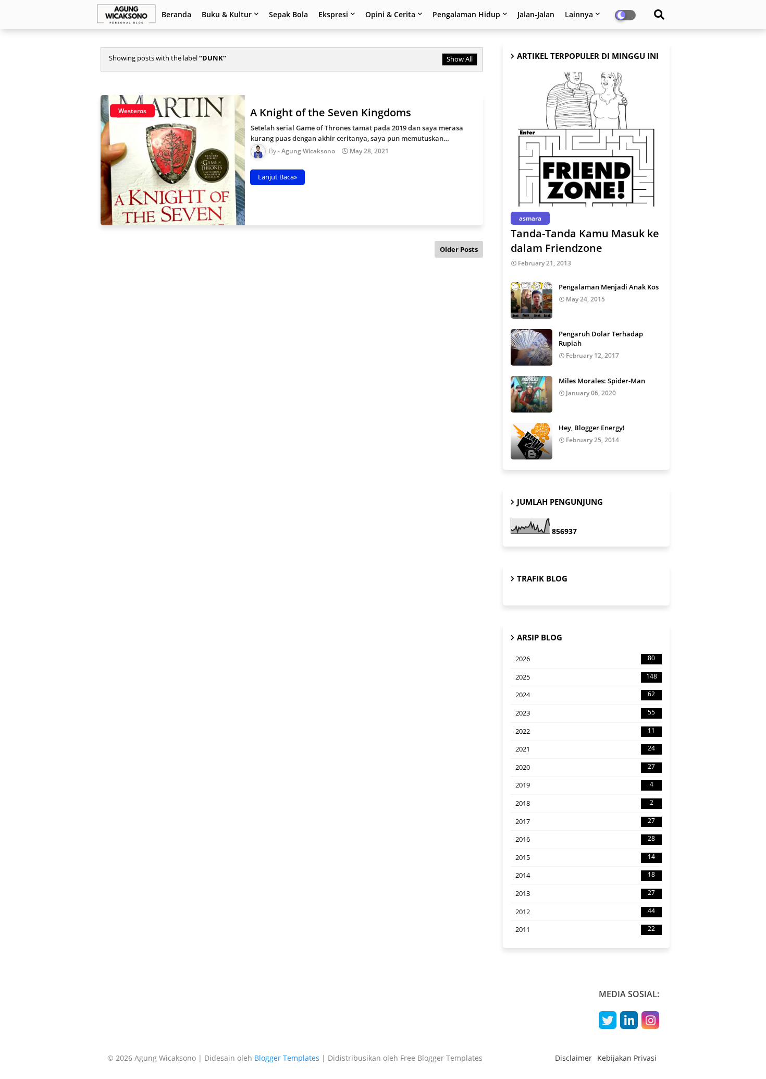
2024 (585, 694)
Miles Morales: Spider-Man (602, 380)
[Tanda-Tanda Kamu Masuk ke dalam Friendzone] (586, 139)
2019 (584, 785)
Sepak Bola (288, 14)
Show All (460, 59)
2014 (585, 875)
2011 (585, 929)
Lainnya (579, 14)
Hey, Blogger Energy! (592, 427)
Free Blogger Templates (441, 1058)
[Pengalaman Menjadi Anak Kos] (531, 300)
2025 (586, 677)
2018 (584, 803)
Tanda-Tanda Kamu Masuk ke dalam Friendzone (585, 240)
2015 (585, 857)
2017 (585, 821)
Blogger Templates (286, 1058)
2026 (585, 658)
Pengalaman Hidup (466, 14)
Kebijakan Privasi (627, 1058)
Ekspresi (333, 14)
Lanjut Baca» (277, 176)
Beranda (176, 14)
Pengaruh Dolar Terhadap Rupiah (601, 338)
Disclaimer (573, 1058)
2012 (585, 911)
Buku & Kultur (227, 14)
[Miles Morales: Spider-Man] (531, 394)
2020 (585, 767)
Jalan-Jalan (535, 14)
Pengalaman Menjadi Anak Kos (609, 287)
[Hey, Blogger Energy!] (531, 441)
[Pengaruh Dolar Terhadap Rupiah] (531, 347)
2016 (585, 839)
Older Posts (459, 249)
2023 (585, 713)
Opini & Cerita (390, 14)
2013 (585, 893)
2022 (585, 731)
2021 (585, 749)
